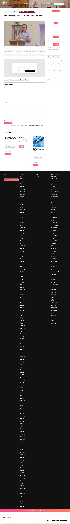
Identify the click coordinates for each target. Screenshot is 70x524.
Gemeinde (54, 58)
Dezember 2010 (22, 434)
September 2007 (22, 493)
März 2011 (21, 429)
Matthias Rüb (15, 11)
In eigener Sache (54, 217)
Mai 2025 (21, 201)
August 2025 (22, 196)
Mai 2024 (21, 219)
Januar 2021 (22, 282)
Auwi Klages (53, 184)
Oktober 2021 (22, 268)
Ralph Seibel (53, 276)
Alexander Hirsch (54, 178)
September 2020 (22, 289)
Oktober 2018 (22, 307)
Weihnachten (60, 77)
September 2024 (22, 214)
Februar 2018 (22, 320)
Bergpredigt (60, 51)
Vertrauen (54, 77)
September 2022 (22, 250)
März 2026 (21, 184)
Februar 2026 (22, 186)
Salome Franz (53, 282)
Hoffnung (54, 63)
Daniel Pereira (53, 201)
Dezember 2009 (22, 454)
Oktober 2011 (22, 418)
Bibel (53, 54)
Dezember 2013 (22, 375)
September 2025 (22, 194)
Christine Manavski (54, 191)
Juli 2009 (21, 462)
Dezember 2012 (22, 395)
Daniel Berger (53, 197)
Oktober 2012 (22, 398)
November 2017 (22, 325)
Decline (56, 520)
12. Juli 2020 (7, 18)
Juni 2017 (21, 330)
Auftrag (55, 51)
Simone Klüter (53, 292)
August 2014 (22, 362)
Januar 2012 (22, 413)
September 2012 (22, 400)
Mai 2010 (21, 446)
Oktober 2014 (22, 359)
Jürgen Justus (53, 230)
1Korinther (49, 47)
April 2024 (21, 220)
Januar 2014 (22, 374)
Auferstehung (50, 51)
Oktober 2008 (22, 477)
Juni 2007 (21, 498)
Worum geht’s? (32, 3)
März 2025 (21, 204)
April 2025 (21, 202)
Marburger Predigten (10, 5)
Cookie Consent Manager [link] (6, 517)
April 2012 (21, 408)
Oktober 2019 (22, 305)
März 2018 (21, 318)
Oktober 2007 (22, 491)
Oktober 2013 (22, 379)
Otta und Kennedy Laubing (55, 271)
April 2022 (21, 258)
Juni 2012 (21, 405)
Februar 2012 (22, 411)
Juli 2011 (21, 423)
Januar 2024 (22, 225)
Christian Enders (54, 189)
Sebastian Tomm (54, 287)
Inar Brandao (53, 219)
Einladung (57, 54)
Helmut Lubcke (53, 214)
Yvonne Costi (53, 323)
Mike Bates (53, 263)
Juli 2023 (21, 235)
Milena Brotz (53, 264)
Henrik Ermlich (53, 215)
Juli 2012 (21, 403)
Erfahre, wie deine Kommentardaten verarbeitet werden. (33, 125)
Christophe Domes (54, 196)
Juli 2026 (21, 178)
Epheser (49, 56)
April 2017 (21, 333)
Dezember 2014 (22, 356)
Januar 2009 (22, 472)
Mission (49, 70)
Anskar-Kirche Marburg (45, 4)
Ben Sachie (53, 186)
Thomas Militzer (54, 307)
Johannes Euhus (54, 222)
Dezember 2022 (22, 245)
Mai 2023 (21, 238)
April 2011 (21, 428)
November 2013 (22, 377)
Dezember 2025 (22, 189)
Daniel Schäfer (53, 202)
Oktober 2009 (22, 457)
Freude (54, 56)
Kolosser (54, 65)
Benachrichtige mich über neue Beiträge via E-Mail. (13, 120)
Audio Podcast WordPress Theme (29, 510)
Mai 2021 (21, 276)
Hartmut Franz (53, 212)
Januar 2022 (22, 263)
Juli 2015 (21, 351)
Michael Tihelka (54, 261)
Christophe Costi (54, 194)
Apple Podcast (49, 13)
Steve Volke (53, 300)
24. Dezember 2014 (24, 139)
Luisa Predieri (53, 245)
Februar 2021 (22, 281)
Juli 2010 (21, 442)
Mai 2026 (21, 181)
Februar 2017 (22, 336)
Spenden (37, 3)
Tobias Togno (53, 315)
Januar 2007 (22, 504)
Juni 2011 (21, 424)
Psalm (59, 72)
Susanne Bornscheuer (55, 302)
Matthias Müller (53, 251)
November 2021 (22, 266)
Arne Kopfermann (54, 183)
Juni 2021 (21, 274)
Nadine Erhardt (53, 268)
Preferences (47, 520)
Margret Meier (53, 250)
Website (5, 113)
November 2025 (22, 191)
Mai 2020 (21, 295)
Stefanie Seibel (53, 295)
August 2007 (22, 495)
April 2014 (21, 369)
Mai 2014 (21, 367)
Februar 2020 (22, 300)
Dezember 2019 (22, 302)
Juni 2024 (21, 217)
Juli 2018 (21, 312)
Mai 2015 (21, 354)
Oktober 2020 (22, 287)
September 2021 (22, 269)
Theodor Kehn (53, 305)
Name (5, 102)
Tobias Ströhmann (54, 313)
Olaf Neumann (53, 269)
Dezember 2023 (22, 227)
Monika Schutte (54, 266)
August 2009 (22, 460)
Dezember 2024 (22, 209)
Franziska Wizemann (54, 207)
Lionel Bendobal (54, 240)
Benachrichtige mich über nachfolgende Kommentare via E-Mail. (16, 118)
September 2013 (22, 380)
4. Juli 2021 (36, 152)
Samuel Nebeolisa (54, 284)
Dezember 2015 (22, 348)
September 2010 (22, 439)
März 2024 (21, 222)
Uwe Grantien (53, 320)
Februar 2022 (22, 261)
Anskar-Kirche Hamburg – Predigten (52, 25)
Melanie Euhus (53, 256)
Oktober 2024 (22, 212)
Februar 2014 (22, 372)
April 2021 (21, 277)
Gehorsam (49, 58)
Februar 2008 (22, 485)
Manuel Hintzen (54, 246)
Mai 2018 (21, 315)
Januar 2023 (22, 243)
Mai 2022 (21, 256)
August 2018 (22, 310)
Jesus (62, 63)
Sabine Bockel (53, 281)
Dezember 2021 (22, 264)
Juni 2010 (21, 444)
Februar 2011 (22, 431)
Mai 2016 (21, 341)
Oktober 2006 (22, 506)
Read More (8, 154)
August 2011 (22, 421)
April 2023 (21, 240)
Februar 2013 (22, 392)
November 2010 (22, 436)
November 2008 (22, 475)
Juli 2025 (21, 197)
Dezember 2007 (22, 488)
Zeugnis (49, 79)
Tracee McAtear (54, 317)
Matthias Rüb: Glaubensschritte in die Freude (38, 149)
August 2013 (22, 382)
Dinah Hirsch (53, 204)
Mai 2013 (21, 387)
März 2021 (21, 279)
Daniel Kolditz (53, 199)
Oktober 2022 (22, 248)
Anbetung (49, 49)
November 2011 (22, 416)
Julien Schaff (53, 228)
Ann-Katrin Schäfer (54, 181)
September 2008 (22, 478)
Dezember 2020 (22, 284)
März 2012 (21, 410)
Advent (58, 47)
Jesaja (58, 63)
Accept (63, 520)
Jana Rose (53, 220)
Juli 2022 (21, 253)
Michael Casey (53, 258)
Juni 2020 (21, 294)
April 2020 (21, 297)
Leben (63, 65)
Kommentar (6, 87)
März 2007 (21, 503)
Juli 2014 (21, 364)
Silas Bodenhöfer (54, 289)
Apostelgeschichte (55, 49)
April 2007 (21, 501)
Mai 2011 (21, 426)
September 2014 (22, 361)
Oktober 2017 (22, 326)
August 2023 (22, 233)
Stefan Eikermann (54, 294)
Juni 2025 (21, 199)
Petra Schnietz (53, 274)
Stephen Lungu (53, 299)
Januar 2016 (22, 346)
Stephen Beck (53, 297)
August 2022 (22, 251)
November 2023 (22, 228)
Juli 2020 (21, 292)
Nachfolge (53, 70)
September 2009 (22, 459)
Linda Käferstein (54, 238)
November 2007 (22, 490)
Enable (30, 70)
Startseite (26, 3)
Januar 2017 (22, 338)
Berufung (49, 54)
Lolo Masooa (53, 243)
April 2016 (21, 343)
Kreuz (59, 65)
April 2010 (21, 447)
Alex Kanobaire (54, 176)
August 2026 (22, 176)
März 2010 (21, 449)
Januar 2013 (22, 393)
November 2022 (22, 246)
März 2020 (21, 299)
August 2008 (22, 480)
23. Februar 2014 (9, 141)
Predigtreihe (54, 72)
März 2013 (21, 390)
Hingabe (49, 63)
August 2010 (22, 441)
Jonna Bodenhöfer (54, 225)
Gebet (58, 56)
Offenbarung (59, 70)
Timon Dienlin (53, 312)
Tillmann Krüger (54, 310)
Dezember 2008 (22, 473)
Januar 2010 (22, 452)
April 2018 (21, 317)
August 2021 (22, 271)
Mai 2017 (21, 331)
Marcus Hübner (53, 248)
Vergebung (49, 77)
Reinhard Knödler (54, 277)
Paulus (49, 72)
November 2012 (22, 397)
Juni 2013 (21, 385)
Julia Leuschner (54, 227)
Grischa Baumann (54, 209)
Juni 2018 (21, 313)
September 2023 (22, 232)
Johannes (49, 65)
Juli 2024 (21, 215)
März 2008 (21, 483)
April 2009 (21, 467)
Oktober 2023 (22, 230)
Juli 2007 (21, 496)
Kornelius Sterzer (54, 235)
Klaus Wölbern (53, 233)
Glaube (60, 58)
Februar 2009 (22, 470)
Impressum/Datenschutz (45, 3)
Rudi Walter (53, 279)
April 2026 (21, 183)
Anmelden (37, 176)
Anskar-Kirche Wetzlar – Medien (52, 27)
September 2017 (22, 328)
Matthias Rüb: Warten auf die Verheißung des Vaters (10, 138)
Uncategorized (53, 318)
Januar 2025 (22, 207)
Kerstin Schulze (54, 232)
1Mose (54, 47)
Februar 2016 (22, 344)
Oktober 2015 (22, 349)
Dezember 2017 (22, 323)
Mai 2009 (21, 465)
